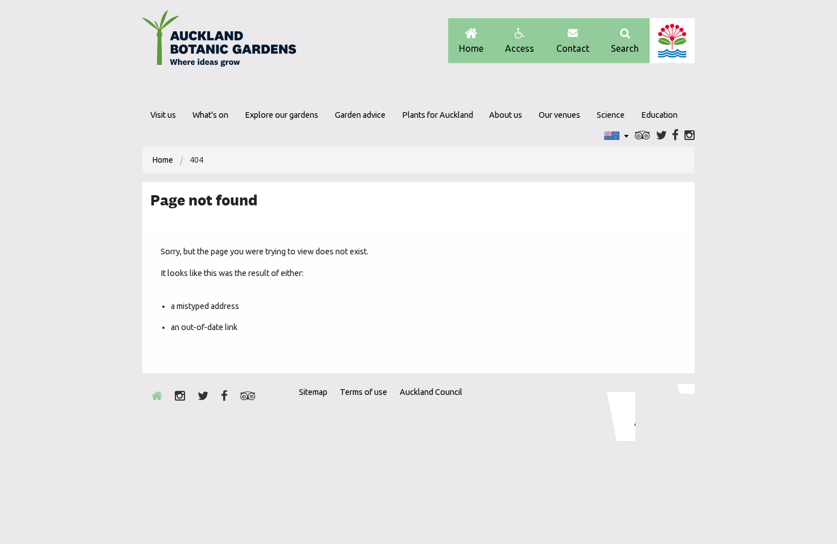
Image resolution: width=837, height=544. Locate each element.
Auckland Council (672, 40)
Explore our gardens (281, 114)
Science (611, 114)
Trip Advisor (642, 135)
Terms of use (363, 392)
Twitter (661, 135)
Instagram (689, 135)
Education (659, 114)
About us (505, 114)
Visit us (163, 114)
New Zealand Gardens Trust (672, 412)
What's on (210, 114)
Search (625, 48)
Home (471, 48)
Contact (572, 48)
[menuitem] (163, 159)
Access (519, 48)
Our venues (559, 114)
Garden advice (360, 114)
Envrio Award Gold (613, 412)
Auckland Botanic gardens (219, 41)
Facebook (675, 135)
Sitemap (313, 392)
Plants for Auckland (437, 114)
